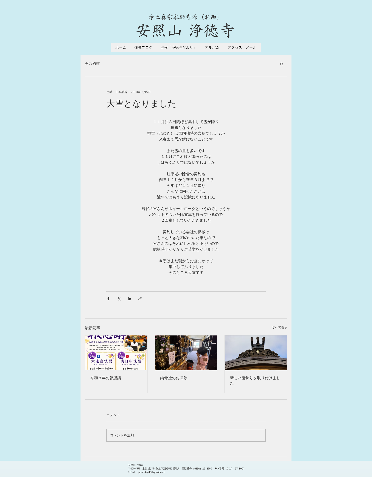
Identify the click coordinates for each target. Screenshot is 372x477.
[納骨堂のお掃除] (186, 352)
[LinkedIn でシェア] (129, 299)
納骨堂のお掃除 (173, 378)
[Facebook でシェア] (108, 299)
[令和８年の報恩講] (116, 352)
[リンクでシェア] (140, 299)
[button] (282, 64)
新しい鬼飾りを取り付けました (255, 380)
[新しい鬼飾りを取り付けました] (256, 352)
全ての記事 (92, 63)
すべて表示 (279, 327)
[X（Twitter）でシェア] (119, 299)
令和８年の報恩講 (105, 378)
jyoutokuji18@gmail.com (151, 472)
